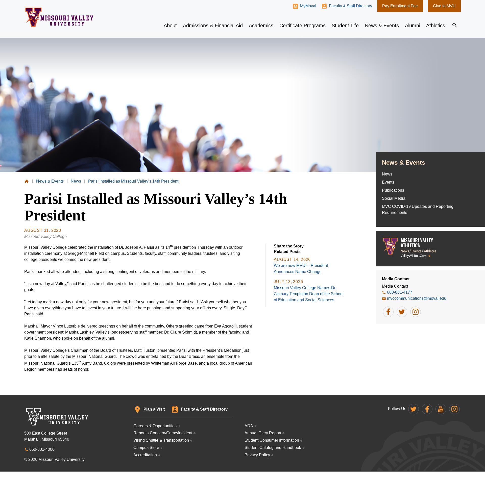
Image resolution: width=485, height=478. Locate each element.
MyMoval (308, 6)
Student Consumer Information (272, 440)
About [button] (170, 25)
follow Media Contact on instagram (415, 312)
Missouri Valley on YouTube (440, 409)
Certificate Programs (302, 25)
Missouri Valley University (59, 17)
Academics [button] (261, 25)
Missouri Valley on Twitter (413, 409)
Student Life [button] (345, 25)
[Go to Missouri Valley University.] (26, 181)
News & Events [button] (382, 25)
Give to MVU (444, 6)
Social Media (393, 198)
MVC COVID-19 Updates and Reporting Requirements (417, 209)
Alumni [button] (412, 25)
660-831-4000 (42, 449)
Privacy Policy (257, 455)
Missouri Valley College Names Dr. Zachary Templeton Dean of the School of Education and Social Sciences (309, 294)
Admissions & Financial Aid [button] (213, 25)
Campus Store (146, 447)
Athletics (435, 25)
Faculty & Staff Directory (350, 6)
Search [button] (455, 25)
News (387, 174)
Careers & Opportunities (155, 426)
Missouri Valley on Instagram (454, 409)
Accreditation (145, 455)
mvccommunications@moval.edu (416, 298)
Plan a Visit (154, 409)
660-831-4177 (399, 292)
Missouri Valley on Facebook (427, 409)
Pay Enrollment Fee (400, 6)
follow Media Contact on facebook (388, 312)
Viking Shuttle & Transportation (161, 440)
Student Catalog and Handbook (273, 447)
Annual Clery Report (263, 433)
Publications (393, 190)
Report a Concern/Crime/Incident (162, 433)
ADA (249, 426)
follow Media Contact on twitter (402, 312)
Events (388, 182)
